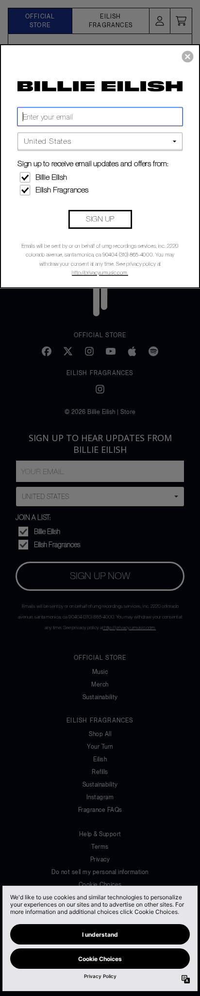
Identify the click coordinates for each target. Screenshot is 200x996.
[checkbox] (101, 177)
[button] (187, 56)
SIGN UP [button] (100, 218)
